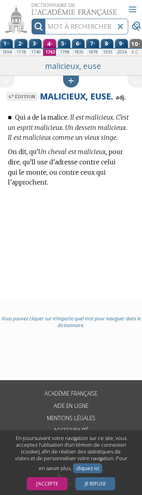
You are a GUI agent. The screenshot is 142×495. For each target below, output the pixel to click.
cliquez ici (87, 468)
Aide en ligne (71, 405)
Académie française (71, 393)
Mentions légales (71, 418)
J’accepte (47, 483)
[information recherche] (38, 26)
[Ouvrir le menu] (132, 9)
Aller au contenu (30, 7)
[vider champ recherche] (120, 26)
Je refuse (95, 483)
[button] (71, 81)
